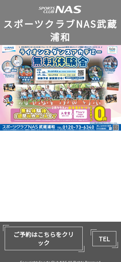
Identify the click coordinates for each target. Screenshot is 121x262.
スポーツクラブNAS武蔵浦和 (60, 30)
